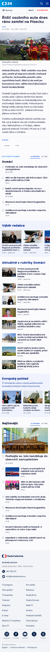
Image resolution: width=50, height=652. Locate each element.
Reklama (30, 590)
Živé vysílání (7, 590)
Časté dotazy (31, 620)
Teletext (6, 600)
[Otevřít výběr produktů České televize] (47, 3)
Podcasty (6, 605)
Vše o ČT (5, 625)
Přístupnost (32, 647)
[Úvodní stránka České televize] (13, 555)
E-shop (5, 615)
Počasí (5, 610)
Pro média (30, 584)
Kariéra (29, 610)
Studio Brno (31, 595)
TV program (7, 584)
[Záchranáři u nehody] (25, 46)
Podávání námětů (33, 615)
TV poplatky (7, 595)
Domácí (7, 145)
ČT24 (4, 27)
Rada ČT (29, 605)
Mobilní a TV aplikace (11, 620)
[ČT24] (7, 3)
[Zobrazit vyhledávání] (41, 3)
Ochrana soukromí (18, 647)
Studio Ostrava (32, 600)
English (5, 647)
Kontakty (30, 625)
